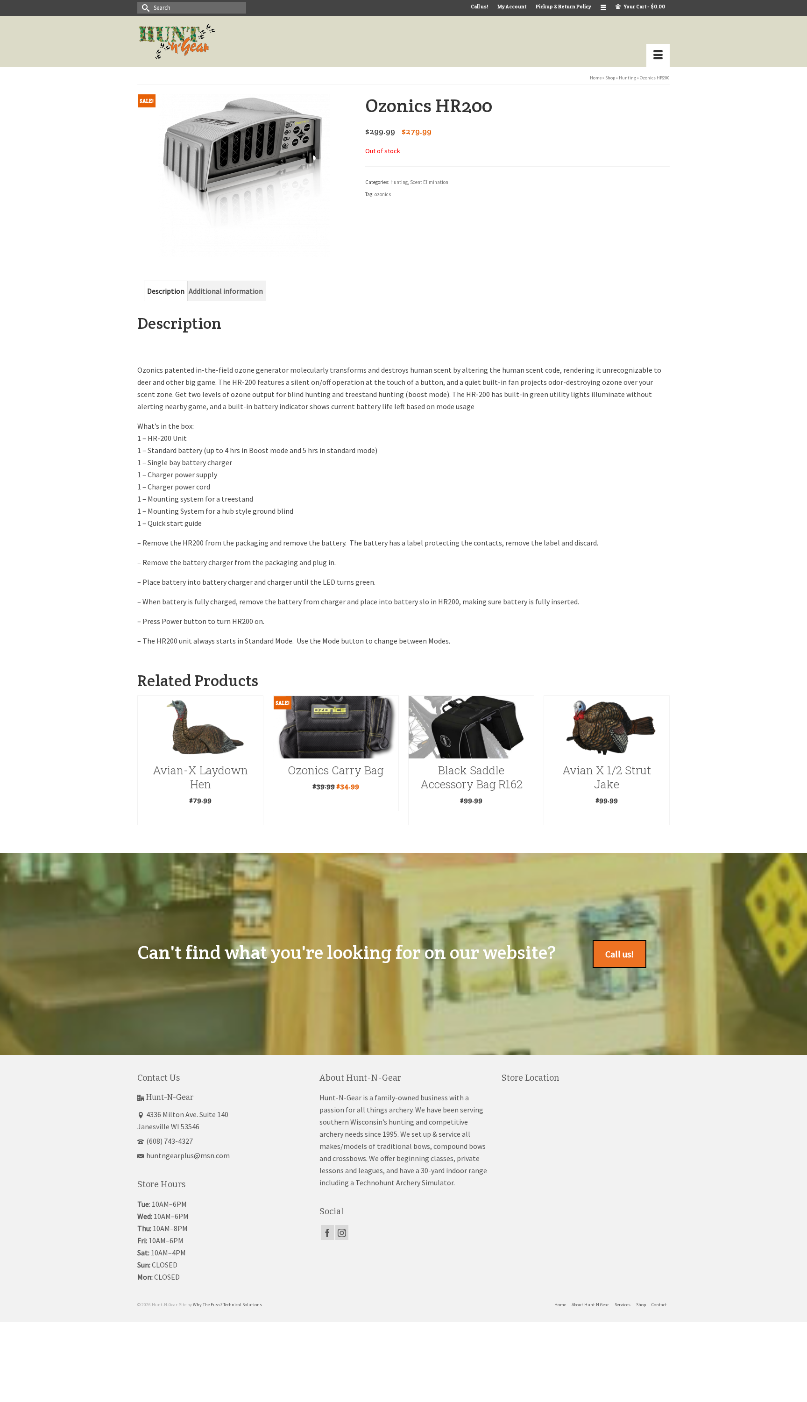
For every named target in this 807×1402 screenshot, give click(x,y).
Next (661, 767)
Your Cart (644, 6)
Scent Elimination (429, 182)
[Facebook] (327, 1232)
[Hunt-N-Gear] (221, 41)
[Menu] (658, 55)
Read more (200, 802)
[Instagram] (341, 1232)
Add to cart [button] (336, 816)
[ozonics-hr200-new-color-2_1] (244, 174)
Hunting (399, 182)
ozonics (383, 194)
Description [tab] (165, 291)
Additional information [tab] (226, 291)
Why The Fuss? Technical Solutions (227, 1305)
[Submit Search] (144, 8)
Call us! (619, 954)
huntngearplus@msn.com (188, 1155)
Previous (145, 767)
